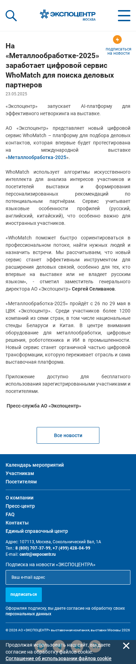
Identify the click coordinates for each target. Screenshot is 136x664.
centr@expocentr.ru (38, 554)
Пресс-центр (20, 506)
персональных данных (28, 613)
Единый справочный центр (37, 531)
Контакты (17, 522)
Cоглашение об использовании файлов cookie (59, 658)
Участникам (20, 473)
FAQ (10, 514)
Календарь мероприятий (35, 465)
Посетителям (21, 481)
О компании (19, 497)
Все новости (68, 435)
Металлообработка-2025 (37, 157)
